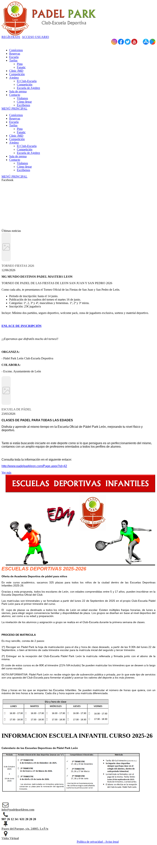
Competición (17, 139)
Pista (20, 128)
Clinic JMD (16, 135)
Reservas (14, 118)
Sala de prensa (18, 156)
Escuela (14, 122)
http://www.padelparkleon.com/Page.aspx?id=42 (34, 466)
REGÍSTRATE (11, 37)
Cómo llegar (24, 166)
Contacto (14, 159)
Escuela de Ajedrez (28, 152)
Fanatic (21, 132)
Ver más (6, 472)
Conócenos (16, 115)
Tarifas (13, 125)
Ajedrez (14, 142)
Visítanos (22, 163)
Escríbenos (23, 170)
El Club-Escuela (27, 146)
